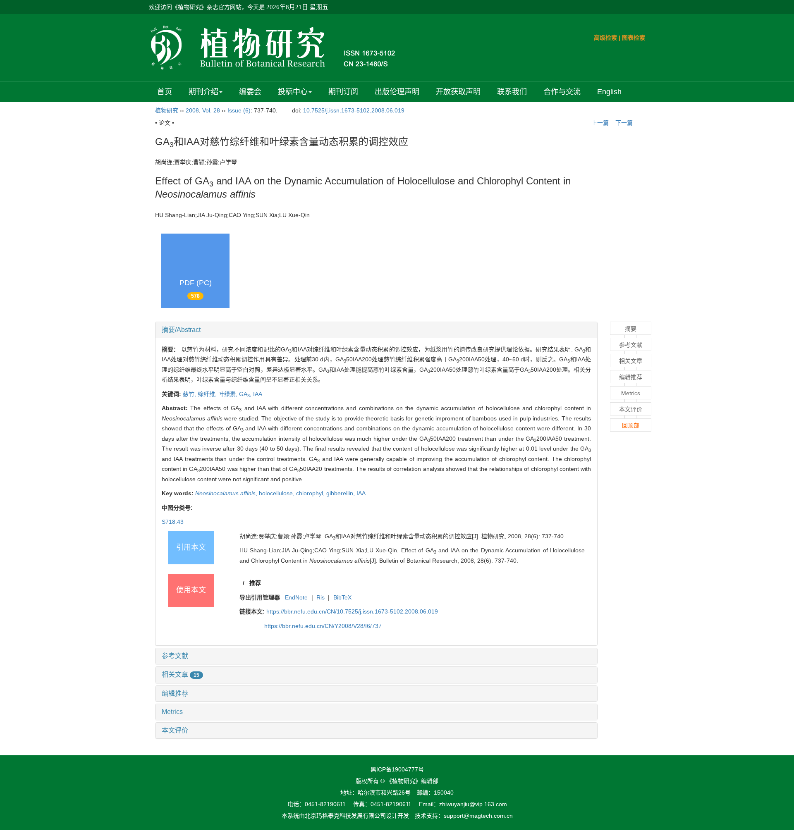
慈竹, (190, 394)
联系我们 (512, 92)
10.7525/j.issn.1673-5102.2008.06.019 (353, 110)
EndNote (296, 597)
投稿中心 (293, 92)
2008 (192, 110)
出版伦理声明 (397, 92)
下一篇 (624, 122)
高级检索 (605, 37)
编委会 (250, 92)
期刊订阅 (343, 92)
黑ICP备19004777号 (397, 769)
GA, (246, 394)
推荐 (255, 583)
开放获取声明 (458, 92)
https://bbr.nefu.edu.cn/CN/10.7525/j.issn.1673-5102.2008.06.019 (352, 611)
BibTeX (342, 597)
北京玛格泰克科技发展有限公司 (345, 815)
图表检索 (633, 37)
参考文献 (175, 655)
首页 (164, 92)
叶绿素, (228, 394)
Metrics (172, 711)
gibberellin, (341, 493)
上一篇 (599, 122)
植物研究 (166, 110)
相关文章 (180, 674)
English (609, 92)
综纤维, (208, 394)
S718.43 (173, 521)
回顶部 (630, 425)
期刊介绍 (203, 92)
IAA (257, 394)
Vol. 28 (211, 110)
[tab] (376, 330)
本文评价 (175, 730)
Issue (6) (239, 110)
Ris (320, 597)
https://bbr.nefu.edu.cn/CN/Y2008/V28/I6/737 (323, 626)
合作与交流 (562, 92)
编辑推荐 (175, 693)
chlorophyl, (311, 493)
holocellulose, (277, 493)
